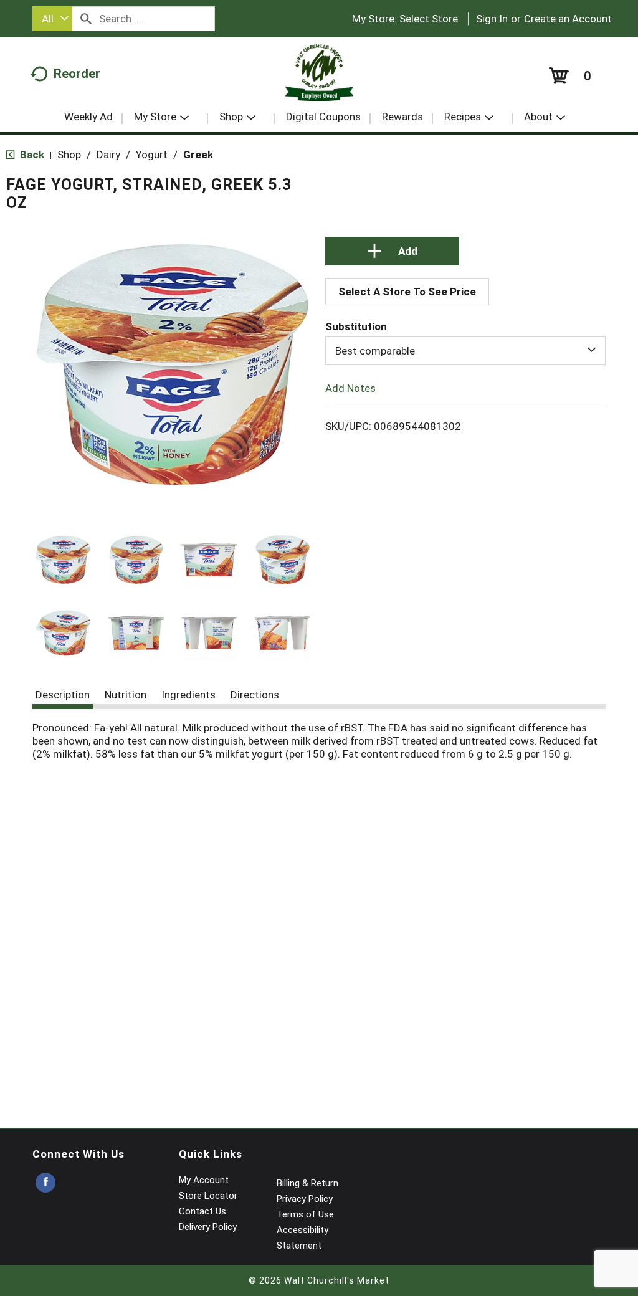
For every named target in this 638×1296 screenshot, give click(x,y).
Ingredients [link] (188, 694)
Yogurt (152, 154)
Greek (198, 154)
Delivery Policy (208, 1226)
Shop (69, 154)
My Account (204, 1180)
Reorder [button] (77, 73)
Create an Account (568, 18)
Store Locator (208, 1195)
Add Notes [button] (350, 388)
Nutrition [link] (125, 694)
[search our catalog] (86, 18)
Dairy (108, 154)
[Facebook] (45, 1183)
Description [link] (63, 694)
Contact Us (202, 1211)
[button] (62, 560)
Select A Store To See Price (407, 291)
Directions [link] (255, 694)
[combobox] (52, 18)
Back (30, 154)
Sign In (492, 18)
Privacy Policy (305, 1198)
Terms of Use (305, 1214)
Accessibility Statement (302, 1237)
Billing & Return (307, 1183)
